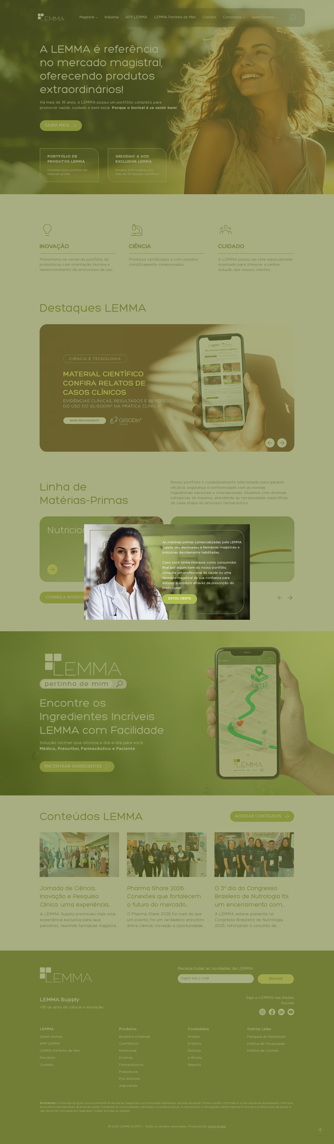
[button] (179, 599)
